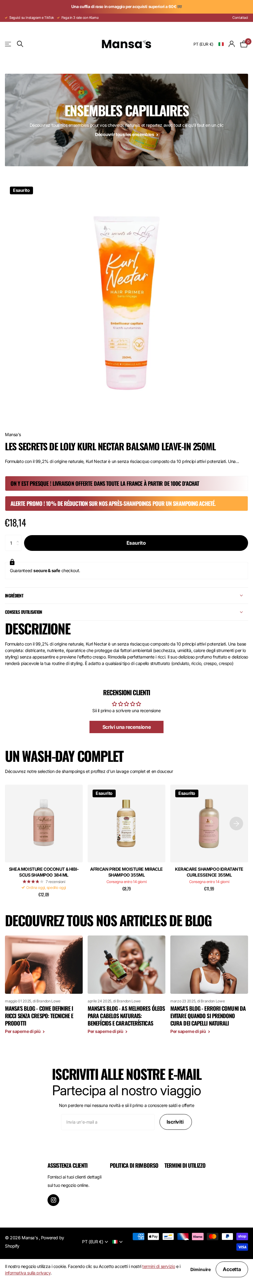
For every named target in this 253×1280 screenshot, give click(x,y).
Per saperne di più (23, 1031)
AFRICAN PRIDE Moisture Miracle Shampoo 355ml (126, 871)
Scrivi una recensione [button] (126, 727)
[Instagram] (53, 1200)
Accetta (232, 1269)
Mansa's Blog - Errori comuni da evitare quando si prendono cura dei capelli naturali (208, 1015)
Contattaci (240, 17)
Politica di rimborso (134, 1165)
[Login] (232, 44)
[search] (20, 44)
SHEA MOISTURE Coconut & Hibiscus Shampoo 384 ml (44, 871)
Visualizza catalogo (8, 44)
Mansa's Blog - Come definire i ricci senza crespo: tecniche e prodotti (39, 1015)
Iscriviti (176, 1122)
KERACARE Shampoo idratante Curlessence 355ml (209, 871)
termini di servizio (158, 1266)
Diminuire (200, 1269)
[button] (19, 537)
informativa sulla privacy (28, 1272)
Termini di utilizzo (184, 1165)
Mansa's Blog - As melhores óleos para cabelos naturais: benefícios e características (126, 1015)
